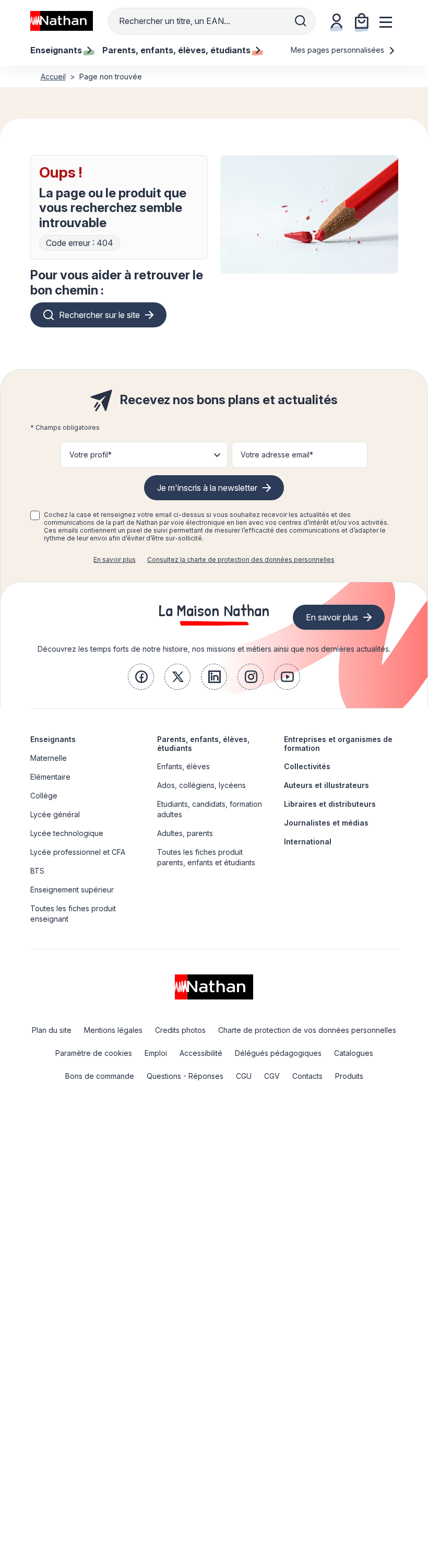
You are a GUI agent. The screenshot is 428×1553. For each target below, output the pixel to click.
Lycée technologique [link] (66, 833)
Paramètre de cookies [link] (93, 1053)
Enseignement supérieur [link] (72, 889)
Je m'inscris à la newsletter (207, 488)
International (307, 841)
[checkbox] (35, 515)
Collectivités (307, 766)
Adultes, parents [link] (185, 833)
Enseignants (53, 739)
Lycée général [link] (55, 814)
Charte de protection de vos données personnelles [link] (307, 1030)
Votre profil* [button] (90, 454)
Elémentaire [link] (50, 776)
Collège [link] (43, 795)
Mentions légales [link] (113, 1030)
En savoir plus (114, 559)
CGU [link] (244, 1076)
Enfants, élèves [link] (183, 766)
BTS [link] (37, 870)
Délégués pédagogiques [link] (278, 1053)
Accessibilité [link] (201, 1053)
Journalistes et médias (326, 822)
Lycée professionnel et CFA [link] (77, 852)
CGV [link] (272, 1076)
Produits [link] (349, 1076)
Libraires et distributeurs (330, 803)
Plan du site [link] (52, 1030)
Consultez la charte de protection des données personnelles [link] (241, 559)
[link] (141, 677)
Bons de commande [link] (99, 1076)
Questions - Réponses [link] (185, 1076)
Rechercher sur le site (99, 315)
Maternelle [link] (48, 758)
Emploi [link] (156, 1053)
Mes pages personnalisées (338, 49)
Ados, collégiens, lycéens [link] (201, 785)
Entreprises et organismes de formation (338, 743)
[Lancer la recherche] (300, 21)
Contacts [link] (307, 1076)
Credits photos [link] (180, 1030)
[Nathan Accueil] (61, 21)
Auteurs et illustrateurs (326, 785)
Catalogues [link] (353, 1053)
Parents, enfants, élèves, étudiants (203, 743)
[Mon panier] (361, 21)
